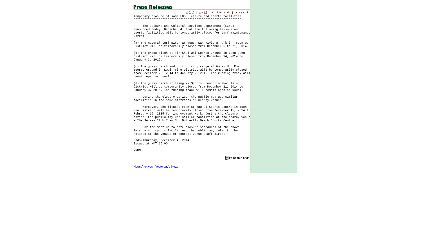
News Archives (143, 166)
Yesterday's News (166, 166)
